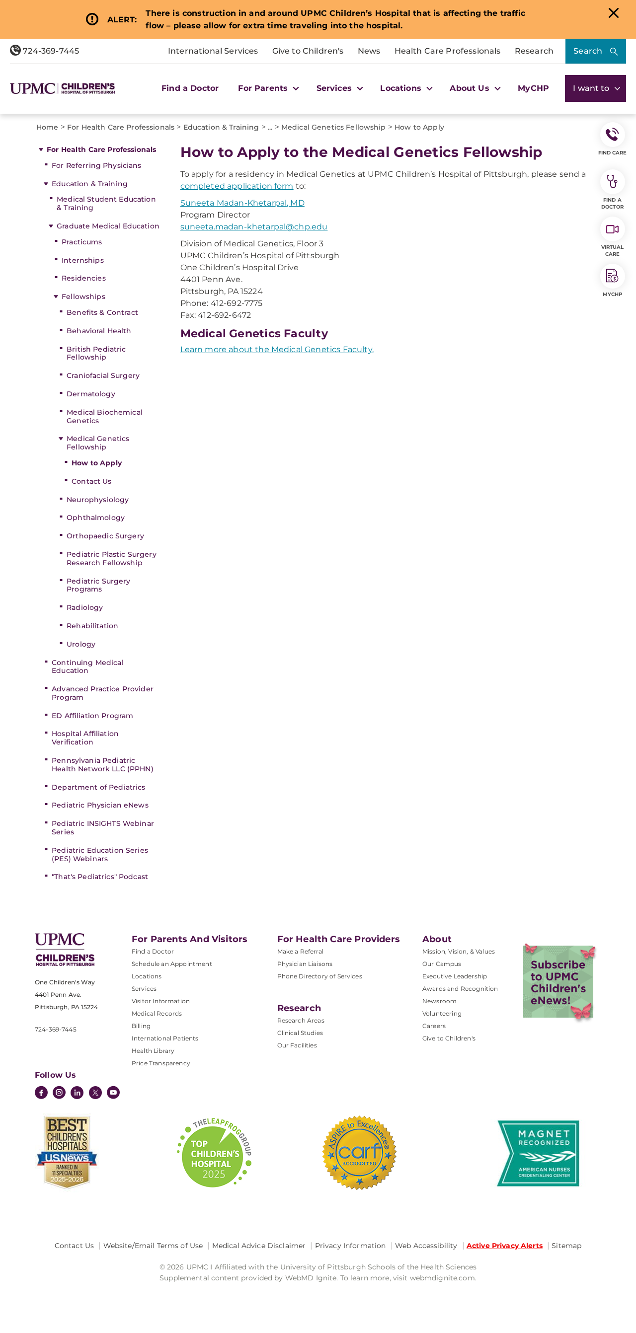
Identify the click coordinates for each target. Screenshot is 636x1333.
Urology (81, 644)
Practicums (82, 241)
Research (534, 51)
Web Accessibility (426, 1245)
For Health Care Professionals (101, 149)
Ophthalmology (96, 517)
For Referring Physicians (96, 165)
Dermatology (91, 393)
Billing (141, 1026)
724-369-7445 (50, 51)
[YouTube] (113, 1094)
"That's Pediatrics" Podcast (100, 876)
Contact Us (91, 481)
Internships (83, 260)
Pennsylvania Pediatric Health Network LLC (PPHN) (103, 764)
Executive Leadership (454, 976)
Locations (146, 976)
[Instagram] (59, 1094)
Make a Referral (300, 951)
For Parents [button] (264, 88)
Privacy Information (350, 1245)
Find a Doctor (190, 88)
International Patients (165, 1038)
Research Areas (300, 1020)
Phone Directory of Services (319, 976)
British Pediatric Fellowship (96, 353)
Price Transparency (161, 1063)
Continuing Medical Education (88, 666)
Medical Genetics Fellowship (98, 442)
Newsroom (439, 1001)
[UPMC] (62, 88)
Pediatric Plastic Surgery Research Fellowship (112, 558)
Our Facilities (297, 1045)
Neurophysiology (98, 499)
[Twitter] (95, 1092)
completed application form (237, 186)
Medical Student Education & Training (106, 203)
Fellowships (83, 296)
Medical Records (157, 1013)
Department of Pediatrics (98, 787)
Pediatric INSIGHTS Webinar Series (103, 827)
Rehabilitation (92, 625)
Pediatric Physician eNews (100, 805)
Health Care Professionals (448, 51)
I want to (592, 88)
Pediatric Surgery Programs (98, 585)
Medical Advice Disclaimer (259, 1245)
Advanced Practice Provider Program (103, 693)
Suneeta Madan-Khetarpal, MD (242, 203)
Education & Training (90, 183)
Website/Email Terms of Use (153, 1245)
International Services (213, 51)
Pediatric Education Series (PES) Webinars (100, 854)
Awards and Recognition (460, 988)
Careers (434, 1026)
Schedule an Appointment (172, 963)
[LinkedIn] (77, 1094)
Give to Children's (308, 51)
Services (144, 988)
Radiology (85, 607)
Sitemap (566, 1245)
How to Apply (97, 462)
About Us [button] (470, 88)
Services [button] (335, 88)
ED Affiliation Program (92, 715)
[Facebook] (41, 1094)
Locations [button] (402, 88)
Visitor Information (161, 1001)
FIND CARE (612, 152)
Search (587, 51)
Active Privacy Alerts (505, 1245)
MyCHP (533, 88)
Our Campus (442, 963)
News (369, 51)
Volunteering (442, 1013)
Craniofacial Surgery (103, 375)
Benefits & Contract (102, 312)
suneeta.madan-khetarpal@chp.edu (254, 226)
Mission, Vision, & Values (458, 951)
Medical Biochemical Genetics (105, 416)
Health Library (153, 1050)
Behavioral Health (99, 330)
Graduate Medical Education (108, 226)
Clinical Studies (300, 1033)
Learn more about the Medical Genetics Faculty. (277, 349)
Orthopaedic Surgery (105, 535)
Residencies (84, 278)
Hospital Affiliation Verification (85, 737)
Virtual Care (612, 250)
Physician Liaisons (305, 963)
